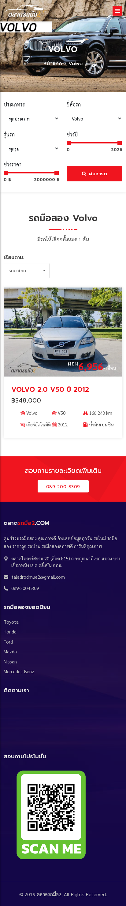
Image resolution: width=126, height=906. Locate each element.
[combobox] (26, 270)
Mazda (10, 651)
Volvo (76, 63)
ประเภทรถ (14, 104)
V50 (61, 413)
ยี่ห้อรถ (74, 104)
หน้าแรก (52, 63)
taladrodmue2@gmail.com (38, 577)
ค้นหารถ (97, 173)
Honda (10, 631)
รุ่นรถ (9, 134)
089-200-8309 (63, 487)
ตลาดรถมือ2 (49, 894)
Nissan (10, 661)
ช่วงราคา (12, 164)
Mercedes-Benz (19, 671)
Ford (8, 641)
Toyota (11, 622)
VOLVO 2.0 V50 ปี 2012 (50, 389)
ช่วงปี (72, 134)
